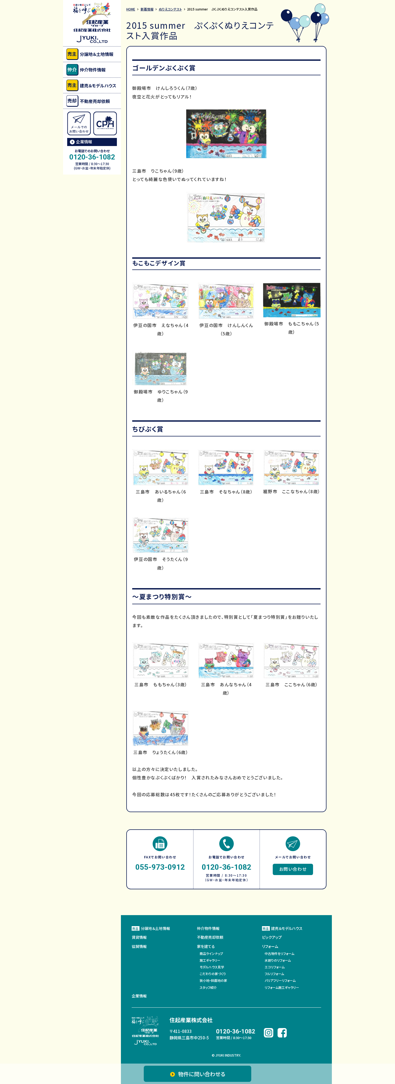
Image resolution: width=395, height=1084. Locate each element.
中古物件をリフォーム (279, 953)
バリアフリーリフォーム (280, 980)
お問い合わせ (293, 869)
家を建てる (206, 946)
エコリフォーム (275, 967)
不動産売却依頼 (88, 100)
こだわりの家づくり (213, 973)
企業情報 (84, 141)
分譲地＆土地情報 (90, 54)
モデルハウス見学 (212, 967)
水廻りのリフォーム (278, 960)
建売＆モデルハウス (91, 85)
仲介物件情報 (86, 69)
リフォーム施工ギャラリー (282, 987)
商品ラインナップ (211, 953)
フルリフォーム (274, 973)
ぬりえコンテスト (170, 9)
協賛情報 (139, 946)
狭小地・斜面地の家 (213, 980)
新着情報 (147, 9)
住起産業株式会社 (191, 1020)
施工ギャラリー (210, 960)
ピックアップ (272, 937)
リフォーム (270, 946)
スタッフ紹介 (208, 987)
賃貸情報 (139, 937)
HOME (130, 9)
